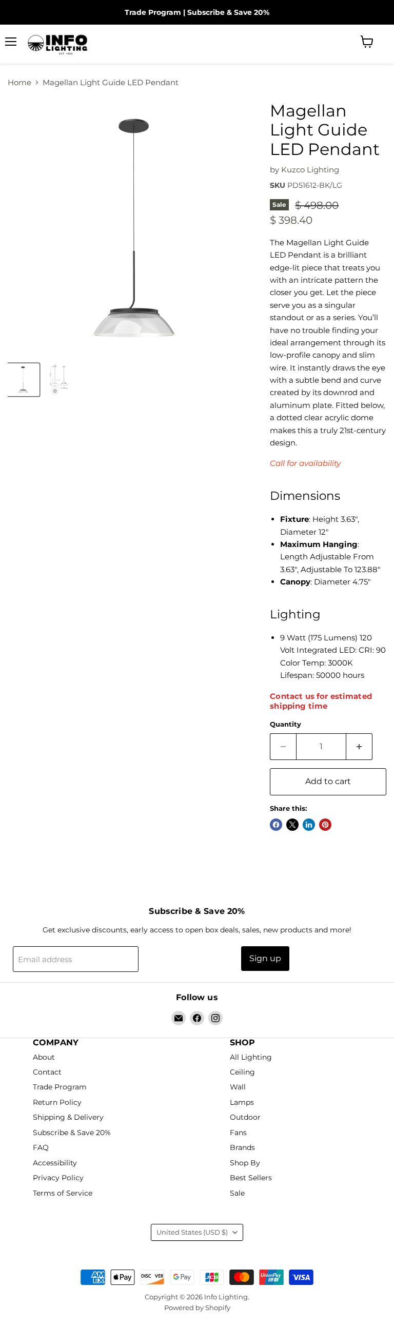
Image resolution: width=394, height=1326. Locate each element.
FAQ (41, 1148)
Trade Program (153, 12)
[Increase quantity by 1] (359, 746)
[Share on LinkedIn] (309, 824)
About (44, 1057)
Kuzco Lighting (310, 169)
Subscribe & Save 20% (228, 12)
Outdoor (245, 1117)
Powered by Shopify (197, 1307)
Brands (242, 1148)
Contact (47, 1072)
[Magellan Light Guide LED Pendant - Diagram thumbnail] (59, 379)
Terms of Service (62, 1193)
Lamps (242, 1102)
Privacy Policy (58, 1177)
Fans (238, 1132)
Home (19, 82)
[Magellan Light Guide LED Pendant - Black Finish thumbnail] (23, 379)
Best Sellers (251, 1177)
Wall (238, 1087)
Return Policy (57, 1102)
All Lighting (251, 1057)
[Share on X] (292, 824)
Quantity (285, 724)
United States (192, 1232)
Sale (237, 1193)
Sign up (265, 958)
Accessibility (55, 1162)
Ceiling (242, 1072)
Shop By (245, 1162)
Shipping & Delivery (68, 1117)
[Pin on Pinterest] (325, 824)
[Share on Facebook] (276, 824)
